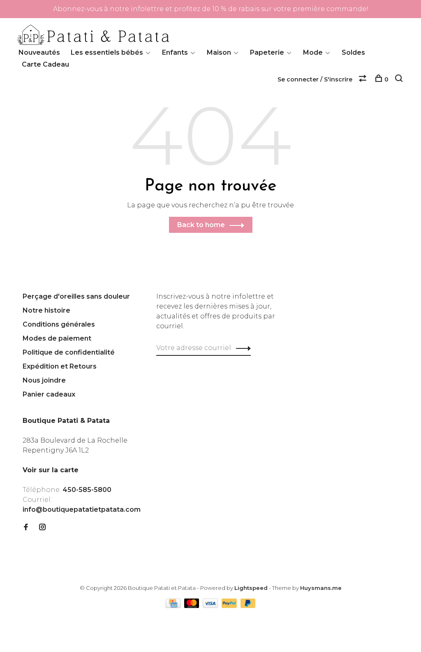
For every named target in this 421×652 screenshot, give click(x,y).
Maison (219, 52)
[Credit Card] (174, 606)
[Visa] (211, 606)
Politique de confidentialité (69, 352)
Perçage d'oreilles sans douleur (76, 296)
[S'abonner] (241, 348)
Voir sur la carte (51, 470)
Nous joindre (44, 380)
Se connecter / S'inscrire (315, 79)
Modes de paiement (57, 338)
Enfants (175, 52)
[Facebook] (26, 527)
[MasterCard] (192, 606)
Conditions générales (59, 324)
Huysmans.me (321, 588)
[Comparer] (363, 79)
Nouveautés (39, 52)
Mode (313, 52)
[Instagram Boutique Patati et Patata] (42, 527)
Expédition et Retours (60, 366)
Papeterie (267, 52)
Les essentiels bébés (107, 52)
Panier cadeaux (49, 394)
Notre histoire (46, 310)
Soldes (353, 52)
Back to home (201, 225)
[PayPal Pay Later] (248, 606)
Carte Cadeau (45, 64)
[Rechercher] (400, 79)
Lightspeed (251, 588)
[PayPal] (230, 606)
